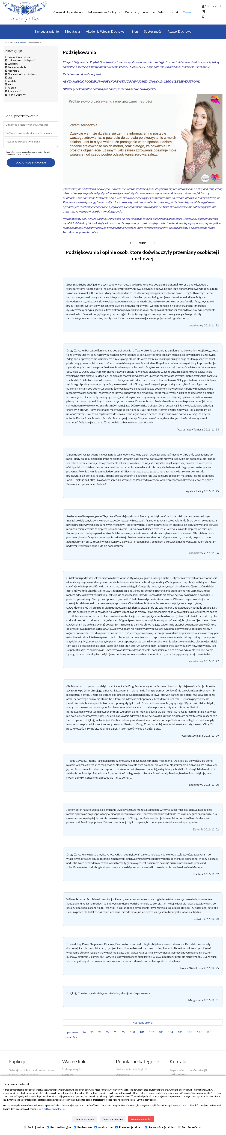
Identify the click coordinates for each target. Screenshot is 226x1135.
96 (100, 1032)
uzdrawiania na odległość (152, 62)
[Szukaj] (203, 17)
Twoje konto (214, 6)
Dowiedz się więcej (84, 1119)
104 (170, 1032)
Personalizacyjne (60, 1127)
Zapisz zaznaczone (113, 1119)
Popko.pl (17, 1061)
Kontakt (178, 1061)
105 (180, 1032)
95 (92, 1032)
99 (123, 1032)
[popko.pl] (25, 21)
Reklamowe (84, 1127)
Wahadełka (123, 1074)
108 (208, 1032)
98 (115, 1032)
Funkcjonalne (36, 1127)
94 (84, 1032)
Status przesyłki (72, 1069)
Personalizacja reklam (162, 1127)
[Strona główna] (16, 42)
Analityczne (105, 1127)
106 (189, 1032)
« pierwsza (72, 1032)
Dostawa (67, 1074)
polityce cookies (186, 1105)
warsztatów (192, 62)
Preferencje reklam (130, 1127)
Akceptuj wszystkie (141, 1119)
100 (132, 1032)
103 (161, 1032)
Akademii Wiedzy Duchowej (124, 66)
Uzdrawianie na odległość (131, 1069)
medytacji (175, 66)
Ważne (23, 42)
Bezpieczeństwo (192, 1127)
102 (151, 1032)
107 (199, 1032)
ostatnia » (71, 1037)
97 (107, 1032)
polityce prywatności (54, 1108)
